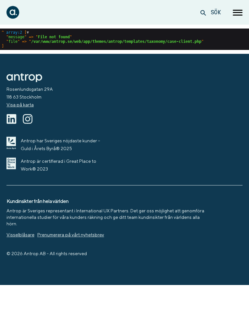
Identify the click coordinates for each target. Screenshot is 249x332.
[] (103, 39)
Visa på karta (20, 104)
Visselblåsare (20, 234)
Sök (215, 12)
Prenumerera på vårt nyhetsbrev (70, 234)
